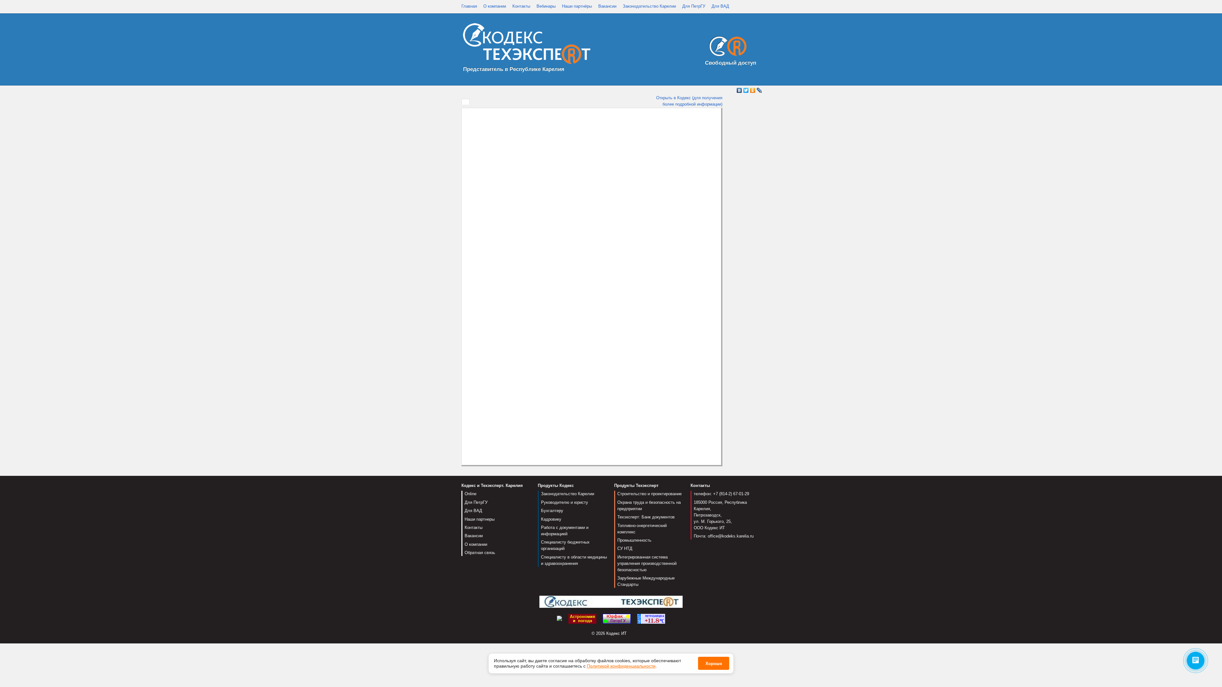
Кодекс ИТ (616, 633)
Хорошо (714, 663)
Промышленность (634, 540)
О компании (494, 6)
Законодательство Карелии (649, 6)
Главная (469, 6)
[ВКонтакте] (739, 90)
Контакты (521, 6)
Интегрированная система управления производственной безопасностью (647, 563)
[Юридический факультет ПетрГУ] (617, 618)
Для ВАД (720, 6)
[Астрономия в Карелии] (582, 618)
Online (470, 493)
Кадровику (551, 519)
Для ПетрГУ (693, 6)
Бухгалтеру (552, 510)
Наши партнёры (577, 6)
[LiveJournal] (759, 90)
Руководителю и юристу (564, 502)
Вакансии (607, 6)
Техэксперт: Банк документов (646, 517)
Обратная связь (480, 552)
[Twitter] (746, 90)
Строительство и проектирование (649, 493)
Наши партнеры (480, 519)
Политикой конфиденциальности (621, 666)
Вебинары (546, 6)
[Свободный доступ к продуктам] (726, 47)
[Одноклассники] (752, 90)
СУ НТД (624, 548)
